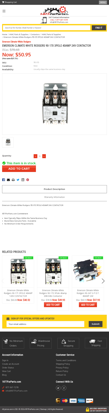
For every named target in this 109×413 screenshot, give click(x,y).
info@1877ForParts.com (16, 391)
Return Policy (62, 371)
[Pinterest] (27, 180)
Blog (4, 375)
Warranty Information (54, 197)
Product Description (54, 189)
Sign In (5, 360)
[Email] (8, 180)
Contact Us (61, 375)
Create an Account (10, 364)
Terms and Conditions (66, 360)
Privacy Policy (62, 367)
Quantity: (6, 155)
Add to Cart (53, 304)
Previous (3, 281)
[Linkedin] (22, 180)
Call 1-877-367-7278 (59, 20)
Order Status (8, 367)
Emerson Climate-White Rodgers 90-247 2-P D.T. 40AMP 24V (88, 293)
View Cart (6, 371)
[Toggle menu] (4, 11)
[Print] (13, 180)
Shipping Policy (63, 364)
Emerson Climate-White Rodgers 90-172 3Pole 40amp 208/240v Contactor (53, 293)
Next (103, 281)
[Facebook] (3, 180)
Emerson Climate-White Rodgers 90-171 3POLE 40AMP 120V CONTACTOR (18, 293)
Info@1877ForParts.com (59, 22)
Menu (102, 2)
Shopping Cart (10, 2)
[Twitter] (18, 180)
